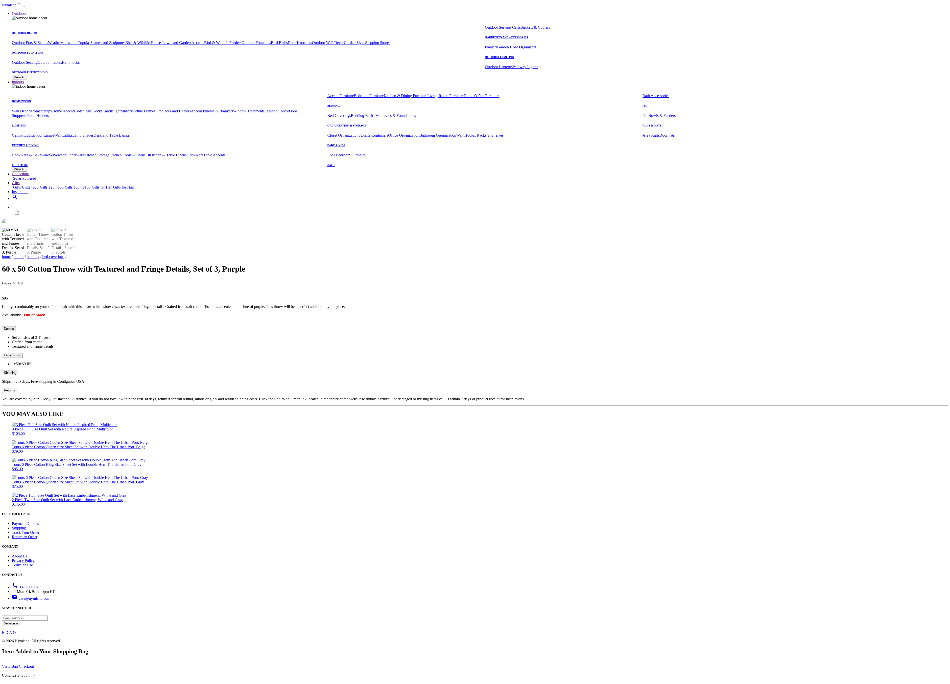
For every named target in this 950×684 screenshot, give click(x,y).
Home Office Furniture (481, 96)
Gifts (16, 183)
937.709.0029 (26, 587)
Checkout (26, 666)
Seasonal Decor (276, 111)
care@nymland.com (31, 598)
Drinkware (195, 155)
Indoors (18, 82)
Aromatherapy (41, 111)
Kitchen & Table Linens (168, 155)
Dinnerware (75, 155)
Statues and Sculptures (107, 43)
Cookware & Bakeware (30, 155)
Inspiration (20, 192)
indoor (19, 257)
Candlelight (111, 111)
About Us (19, 556)
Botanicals (83, 111)
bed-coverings (53, 257)
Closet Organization (342, 135)
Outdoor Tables (50, 62)
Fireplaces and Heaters (173, 111)
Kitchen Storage (96, 155)
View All (19, 77)
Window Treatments (248, 111)
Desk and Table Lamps (112, 135)
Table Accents (214, 155)
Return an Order (24, 537)
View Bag (10, 666)
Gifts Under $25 (26, 187)
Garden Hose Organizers (516, 47)
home (6, 257)
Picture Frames (143, 111)
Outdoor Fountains (256, 43)
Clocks (97, 111)
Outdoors (19, 13)
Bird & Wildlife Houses (143, 43)
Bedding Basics (363, 115)
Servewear (57, 155)
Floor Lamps (44, 135)
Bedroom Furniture (369, 96)
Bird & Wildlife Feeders (222, 43)
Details (9, 329)
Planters (491, 47)
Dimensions (12, 355)
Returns (9, 390)
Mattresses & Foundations (395, 115)
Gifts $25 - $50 (52, 187)
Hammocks (71, 62)
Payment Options (25, 523)
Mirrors (126, 111)
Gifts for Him (123, 187)
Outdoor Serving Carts (502, 27)
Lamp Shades (83, 135)
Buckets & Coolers (535, 27)
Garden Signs (354, 43)
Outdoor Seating (25, 62)
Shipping (10, 373)
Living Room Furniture (445, 96)
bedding (33, 257)
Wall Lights (63, 135)
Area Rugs (650, 135)
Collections (20, 174)
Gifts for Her (102, 187)
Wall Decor (21, 111)
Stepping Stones (377, 43)
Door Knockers (300, 43)
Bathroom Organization (437, 135)
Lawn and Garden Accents (183, 43)
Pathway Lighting (527, 67)
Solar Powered (24, 178)
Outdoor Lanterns (499, 67)
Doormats (667, 135)
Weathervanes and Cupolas (69, 43)
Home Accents (63, 111)
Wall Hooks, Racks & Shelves (479, 135)
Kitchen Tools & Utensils (129, 155)
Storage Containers (373, 135)
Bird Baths (279, 43)
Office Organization (403, 135)
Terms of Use (22, 565)
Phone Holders (37, 115)
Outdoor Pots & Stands (30, 43)
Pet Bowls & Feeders (659, 115)
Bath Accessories (655, 96)
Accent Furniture (340, 96)
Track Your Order (25, 532)
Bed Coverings (339, 115)
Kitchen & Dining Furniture (405, 96)
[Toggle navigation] (23, 6)
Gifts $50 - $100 (78, 187)
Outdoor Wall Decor (328, 43)
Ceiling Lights (23, 135)
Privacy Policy (23, 560)
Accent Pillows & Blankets (212, 111)
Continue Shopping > (19, 675)
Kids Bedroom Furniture (346, 155)
